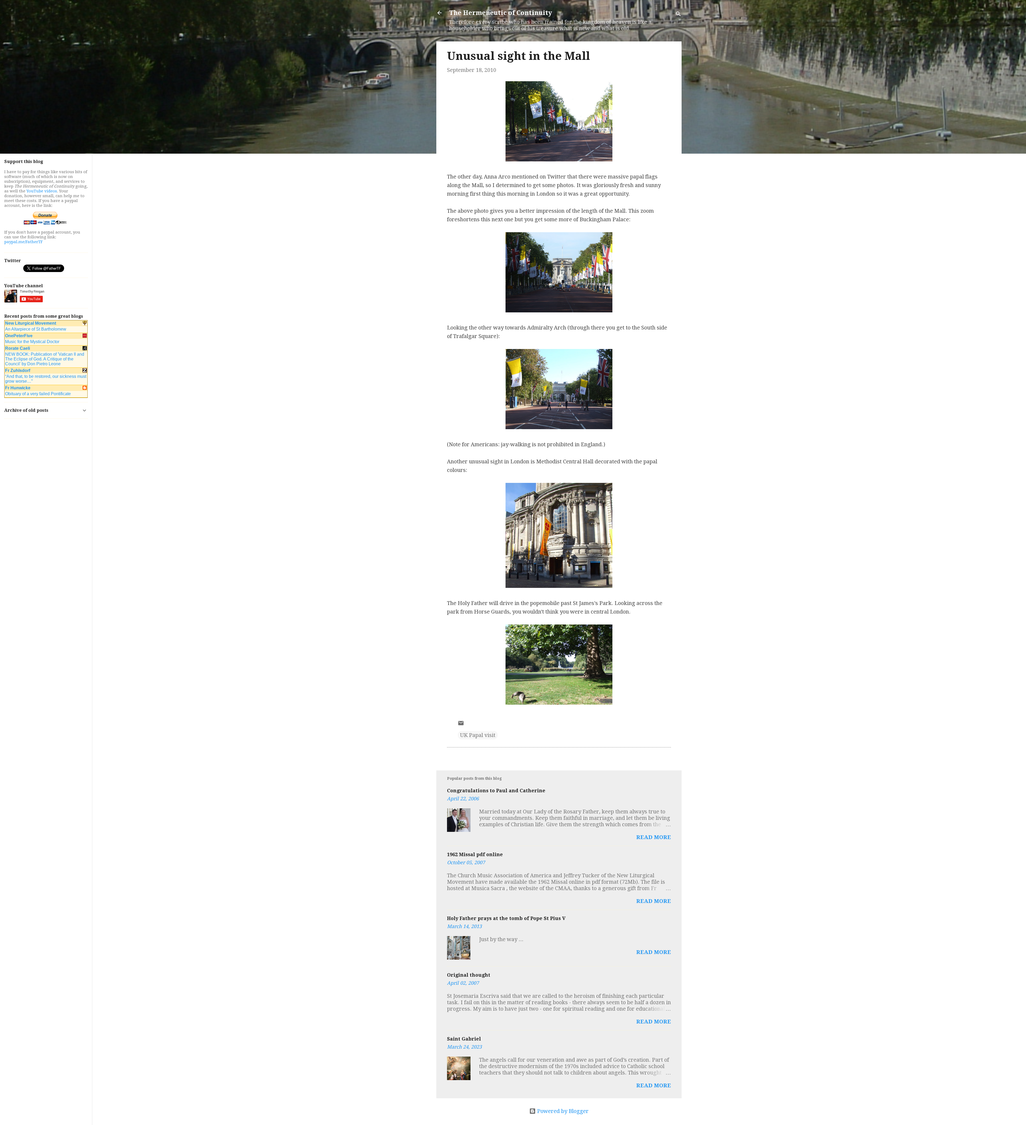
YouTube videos (41, 191)
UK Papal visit (477, 735)
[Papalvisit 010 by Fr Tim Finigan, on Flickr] (559, 310)
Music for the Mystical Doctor (32, 341)
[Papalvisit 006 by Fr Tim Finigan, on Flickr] (559, 427)
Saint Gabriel (464, 1039)
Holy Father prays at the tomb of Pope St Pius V (506, 918)
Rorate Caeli (17, 348)
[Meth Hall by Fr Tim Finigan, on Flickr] (559, 586)
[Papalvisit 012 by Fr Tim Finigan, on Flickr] (559, 159)
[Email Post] (461, 724)
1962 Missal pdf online (475, 854)
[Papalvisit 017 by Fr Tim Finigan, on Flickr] (559, 703)
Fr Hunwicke (17, 388)
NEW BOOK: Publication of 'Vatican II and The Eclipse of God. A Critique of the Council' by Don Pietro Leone (44, 359)
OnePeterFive (19, 335)
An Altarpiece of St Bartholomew (35, 329)
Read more (653, 837)
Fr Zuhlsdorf (17, 370)
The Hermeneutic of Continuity (500, 13)
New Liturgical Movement (30, 323)
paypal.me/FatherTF (23, 241)
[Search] (678, 14)
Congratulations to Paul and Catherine (496, 790)
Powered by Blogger (562, 1111)
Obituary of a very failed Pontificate (38, 393)
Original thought (468, 975)
